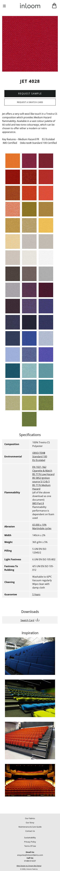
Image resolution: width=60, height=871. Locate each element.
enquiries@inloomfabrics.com (30, 855)
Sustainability (30, 837)
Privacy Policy (30, 841)
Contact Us (30, 831)
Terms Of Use (30, 846)
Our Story (30, 822)
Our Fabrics (30, 818)
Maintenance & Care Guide (30, 826)
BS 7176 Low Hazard (43, 474)
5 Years (36, 594)
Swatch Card (27, 620)
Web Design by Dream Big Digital (29, 866)
